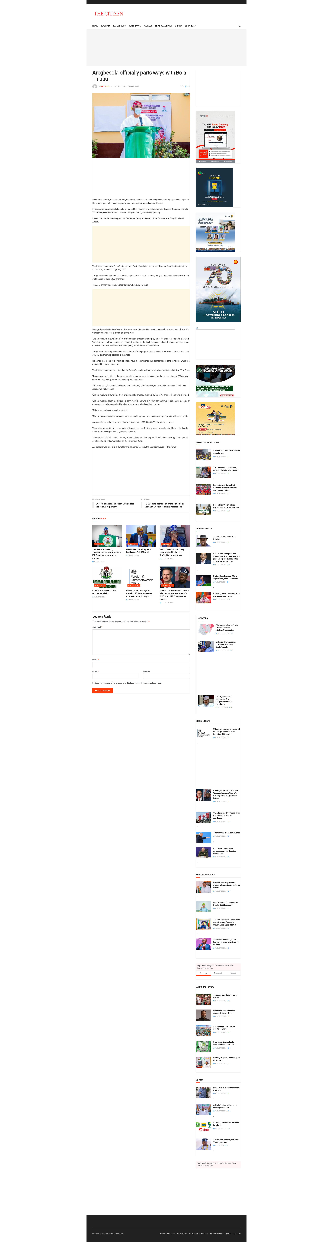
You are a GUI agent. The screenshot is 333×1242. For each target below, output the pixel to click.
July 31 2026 (219, 1145)
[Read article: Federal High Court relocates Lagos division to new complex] (203, 509)
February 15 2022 (120, 86)
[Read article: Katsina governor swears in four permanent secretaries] (203, 597)
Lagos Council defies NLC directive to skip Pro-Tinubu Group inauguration (225, 487)
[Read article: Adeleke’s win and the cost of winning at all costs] (203, 1109)
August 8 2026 (219, 565)
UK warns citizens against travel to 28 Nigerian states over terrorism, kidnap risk (139, 593)
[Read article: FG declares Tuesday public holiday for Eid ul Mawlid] (141, 536)
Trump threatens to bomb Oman (226, 833)
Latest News (119, 26)
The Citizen (105, 86)
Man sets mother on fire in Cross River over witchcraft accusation (227, 627)
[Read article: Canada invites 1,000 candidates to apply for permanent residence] (203, 817)
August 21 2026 (99, 561)
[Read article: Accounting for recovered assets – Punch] (203, 1030)
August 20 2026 (223, 633)
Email (95, 671)
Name (95, 659)
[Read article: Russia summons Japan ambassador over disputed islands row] (203, 852)
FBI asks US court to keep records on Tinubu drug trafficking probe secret (172, 552)
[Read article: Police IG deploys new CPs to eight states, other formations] (203, 580)
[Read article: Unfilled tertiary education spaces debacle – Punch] (203, 1015)
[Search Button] (240, 26)
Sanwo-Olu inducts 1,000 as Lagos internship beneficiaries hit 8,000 (226, 942)
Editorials (190, 26)
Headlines (105, 26)
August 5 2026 (219, 1128)
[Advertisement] (166, 47)
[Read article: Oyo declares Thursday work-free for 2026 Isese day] (203, 906)
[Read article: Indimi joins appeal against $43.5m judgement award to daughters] (206, 701)
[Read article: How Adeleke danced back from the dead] (203, 1092)
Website (146, 671)
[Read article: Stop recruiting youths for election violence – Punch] (203, 1046)
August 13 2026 (223, 650)
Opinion (178, 26)
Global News (134, 585)
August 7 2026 (219, 582)
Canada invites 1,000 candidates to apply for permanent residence (226, 815)
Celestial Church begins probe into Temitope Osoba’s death (226, 644)
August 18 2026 (220, 456)
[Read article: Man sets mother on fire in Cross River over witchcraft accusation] (206, 629)
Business (147, 26)
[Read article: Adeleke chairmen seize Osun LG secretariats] (203, 454)
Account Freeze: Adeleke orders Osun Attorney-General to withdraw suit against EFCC (226, 922)
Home (95, 26)
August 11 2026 (220, 1064)
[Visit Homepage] (108, 13)
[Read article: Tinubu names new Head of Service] (203, 540)
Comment (97, 627)
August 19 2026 (220, 542)
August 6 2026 (219, 511)
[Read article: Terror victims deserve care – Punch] (203, 999)
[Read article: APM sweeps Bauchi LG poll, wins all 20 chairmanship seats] (203, 472)
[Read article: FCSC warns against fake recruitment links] (107, 577)
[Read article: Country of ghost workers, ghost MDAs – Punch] (203, 1062)
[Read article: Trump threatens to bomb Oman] (203, 837)
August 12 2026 (220, 493)
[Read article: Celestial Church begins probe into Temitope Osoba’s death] (206, 646)
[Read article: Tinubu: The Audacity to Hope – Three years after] (203, 1144)
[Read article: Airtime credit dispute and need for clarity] (203, 1126)
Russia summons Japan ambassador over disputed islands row (224, 851)
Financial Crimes (163, 26)
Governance (135, 26)
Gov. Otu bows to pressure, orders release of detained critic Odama (226, 885)
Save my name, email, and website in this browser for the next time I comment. (128, 683)
